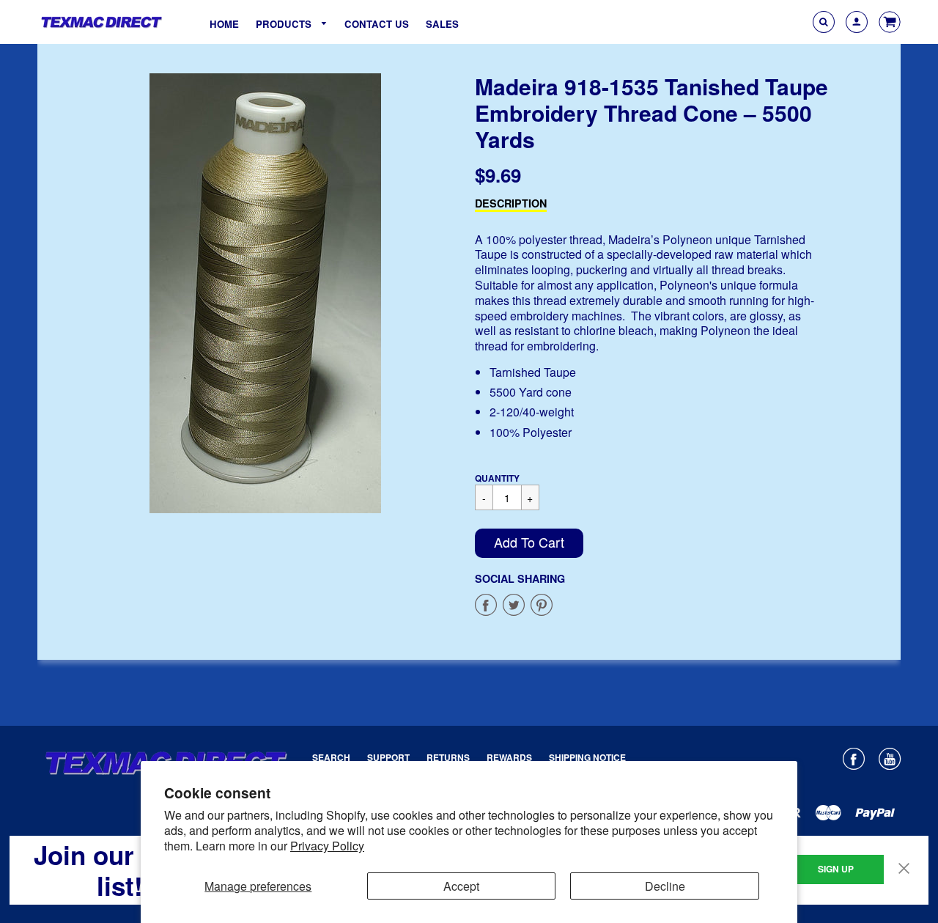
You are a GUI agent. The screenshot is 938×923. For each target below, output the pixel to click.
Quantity (497, 478)
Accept (461, 886)
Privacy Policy (327, 845)
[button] (529, 543)
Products (285, 24)
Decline (665, 886)
